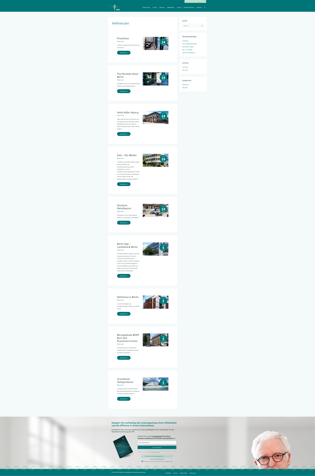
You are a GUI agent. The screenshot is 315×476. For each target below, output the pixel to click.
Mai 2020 (185, 70)
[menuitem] (205, 7)
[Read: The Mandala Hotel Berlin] (155, 78)
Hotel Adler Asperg (128, 112)
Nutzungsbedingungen (168, 461)
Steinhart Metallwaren (124, 207)
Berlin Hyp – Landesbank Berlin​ (127, 245)
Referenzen (120, 41)
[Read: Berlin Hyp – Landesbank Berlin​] (155, 249)
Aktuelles (185, 87)
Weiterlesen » (124, 52)
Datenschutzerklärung (154, 452)
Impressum (193, 473)
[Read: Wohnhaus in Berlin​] (155, 302)
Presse (175, 473)
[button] (195, 1)
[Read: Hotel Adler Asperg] (155, 117)
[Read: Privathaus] (155, 43)
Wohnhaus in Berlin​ (128, 297)
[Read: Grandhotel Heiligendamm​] (155, 384)
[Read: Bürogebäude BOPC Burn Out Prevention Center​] (155, 340)
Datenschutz (183, 473)
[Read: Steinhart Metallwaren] (155, 210)
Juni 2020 (185, 67)
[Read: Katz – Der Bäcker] (155, 160)
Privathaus (123, 38)
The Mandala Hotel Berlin (189, 44)
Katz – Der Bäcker (127, 155)
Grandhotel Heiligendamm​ (125, 380)
